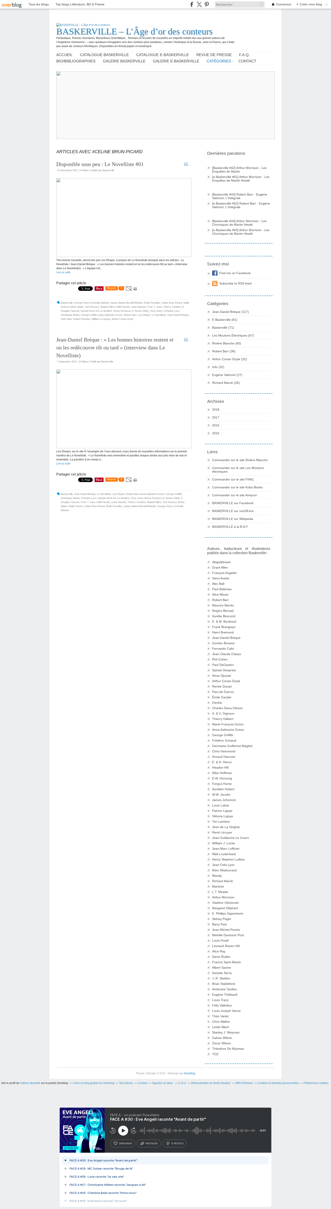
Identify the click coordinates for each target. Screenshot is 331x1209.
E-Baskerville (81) (224, 319)
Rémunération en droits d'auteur (211, 1083)
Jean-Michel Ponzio (226, 929)
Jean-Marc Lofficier (226, 848)
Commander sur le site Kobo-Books (237, 487)
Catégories (219, 61)
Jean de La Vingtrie (226, 827)
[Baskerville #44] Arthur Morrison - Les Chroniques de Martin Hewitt (239, 222)
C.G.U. (182, 1083)
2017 (215, 417)
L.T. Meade (220, 892)
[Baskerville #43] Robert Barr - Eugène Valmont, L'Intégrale (239, 196)
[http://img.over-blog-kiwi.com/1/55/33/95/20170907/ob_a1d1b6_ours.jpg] (123, 447)
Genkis (217, 702)
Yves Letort (156, 311)
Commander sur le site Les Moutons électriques (238, 469)
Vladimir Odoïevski (225, 902)
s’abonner (125, 1143)
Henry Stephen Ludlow (228, 859)
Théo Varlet (220, 1016)
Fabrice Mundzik (30, 1083)
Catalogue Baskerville (104, 55)
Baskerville (67, 302)
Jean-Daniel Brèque (178, 315)
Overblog (189, 1073)
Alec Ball (218, 583)
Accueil (64, 55)
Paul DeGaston (223, 665)
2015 (215, 433)
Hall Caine (66, 319)
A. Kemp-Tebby (140, 311)
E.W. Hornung (222, 778)
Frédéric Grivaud (224, 740)
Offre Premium (244, 1083)
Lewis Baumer (138, 306)
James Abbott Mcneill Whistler (126, 302)
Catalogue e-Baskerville (162, 55)
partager (152, 1143)
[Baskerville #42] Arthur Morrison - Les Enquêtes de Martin (239, 169)
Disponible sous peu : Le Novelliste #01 (100, 164)
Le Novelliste (159, 315)
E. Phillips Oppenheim (227, 913)
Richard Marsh (222, 881)
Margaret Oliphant (225, 908)
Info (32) (218, 367)
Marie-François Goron (228, 724)
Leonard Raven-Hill (226, 946)
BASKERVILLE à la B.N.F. (230, 526)
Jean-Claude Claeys (226, 654)
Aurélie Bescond (223, 616)
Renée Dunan (222, 686)
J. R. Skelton (221, 978)
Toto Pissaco (92, 306)
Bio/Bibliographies (75, 61)
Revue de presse (214, 55)
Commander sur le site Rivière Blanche (240, 460)
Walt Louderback (224, 854)
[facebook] (192, 4)
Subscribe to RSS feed (235, 283)
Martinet (218, 886)
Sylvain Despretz (224, 670)
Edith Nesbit (122, 306)
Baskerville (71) (223, 327)
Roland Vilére (107, 306)
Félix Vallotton (222, 1005)
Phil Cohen (220, 659)
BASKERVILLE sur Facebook (233, 503)
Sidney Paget (221, 919)
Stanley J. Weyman (226, 1032)
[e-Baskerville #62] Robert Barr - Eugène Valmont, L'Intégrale (241, 205)
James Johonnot (224, 800)
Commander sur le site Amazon (234, 495)
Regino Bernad (223, 610)
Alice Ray (218, 951)
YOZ (215, 1054)
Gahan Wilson (222, 1038)
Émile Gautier (221, 697)
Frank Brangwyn (224, 627)
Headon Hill (220, 767)
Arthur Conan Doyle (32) (229, 359)
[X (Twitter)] (199, 4)
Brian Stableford (223, 984)
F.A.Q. (244, 55)
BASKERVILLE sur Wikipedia (232, 519)
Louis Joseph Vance (226, 1011)
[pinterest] (206, 4)
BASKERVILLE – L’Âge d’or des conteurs (134, 31)
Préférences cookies (316, 1083)
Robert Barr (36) (224, 351)
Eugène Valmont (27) (227, 375)
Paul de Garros (223, 692)
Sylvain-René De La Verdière (96, 311)
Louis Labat (220, 805)
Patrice (222, 811)
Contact (247, 61)
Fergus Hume (222, 784)
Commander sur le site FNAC (233, 479)
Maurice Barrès (223, 605)
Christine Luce (171, 311)
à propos (177, 1143)
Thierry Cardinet (172, 306)
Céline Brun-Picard (171, 302)
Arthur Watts (77, 306)
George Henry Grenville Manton (91, 302)
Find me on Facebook (235, 273)
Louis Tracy (220, 1000)
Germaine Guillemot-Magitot (232, 746)
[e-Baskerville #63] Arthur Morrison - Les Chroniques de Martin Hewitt (241, 231)
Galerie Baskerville (124, 61)
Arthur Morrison (223, 897)
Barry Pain (219, 924)
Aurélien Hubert (223, 789)
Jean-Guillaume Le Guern (230, 838)
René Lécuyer (222, 832)
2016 (215, 425)
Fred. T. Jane (154, 306)
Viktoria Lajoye (222, 816)
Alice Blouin (220, 594)
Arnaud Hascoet (223, 756)
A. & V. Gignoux (223, 713)
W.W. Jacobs (221, 794)
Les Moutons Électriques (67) (233, 335)
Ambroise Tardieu (224, 989)
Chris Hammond (223, 751)
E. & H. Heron (222, 762)
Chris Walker (221, 1021)
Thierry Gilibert (222, 719)
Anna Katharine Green (110, 315)
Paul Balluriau (222, 589)
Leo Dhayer (144, 315)
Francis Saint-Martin (226, 962)
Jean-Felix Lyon (223, 865)
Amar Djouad (221, 675)
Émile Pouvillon (152, 302)
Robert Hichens (81, 319)
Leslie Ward (220, 1027)
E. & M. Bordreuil (224, 621)
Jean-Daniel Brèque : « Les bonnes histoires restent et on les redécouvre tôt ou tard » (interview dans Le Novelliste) (115, 347)
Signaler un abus (163, 1083)
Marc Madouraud (224, 870)
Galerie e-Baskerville (176, 61)
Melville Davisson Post (228, 935)
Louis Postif (220, 940)
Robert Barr (130, 315)
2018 (215, 409)
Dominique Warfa (70, 315)
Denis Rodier (221, 957)
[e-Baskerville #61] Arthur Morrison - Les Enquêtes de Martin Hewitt (241, 178)
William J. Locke (223, 843)
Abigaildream (221, 562)
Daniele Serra (222, 973)
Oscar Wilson (221, 1043)
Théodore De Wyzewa (228, 1048)
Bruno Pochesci (122, 311)
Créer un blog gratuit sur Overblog (93, 1083)
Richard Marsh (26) (226, 383)
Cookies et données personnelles (278, 1083)
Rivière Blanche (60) (226, 343)
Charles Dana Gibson (227, 708)
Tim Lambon (221, 821)
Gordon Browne (223, 643)
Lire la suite (63, 272)
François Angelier (224, 573)
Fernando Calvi (223, 648)
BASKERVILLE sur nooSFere (233, 511)
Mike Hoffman (222, 773)
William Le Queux (101, 319)
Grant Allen (220, 567)
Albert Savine (221, 967)
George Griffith (89, 315)
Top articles (126, 1083)
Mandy (217, 875)
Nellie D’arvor (75, 506)
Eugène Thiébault (224, 994)
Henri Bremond (223, 632)
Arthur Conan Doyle (122, 319)
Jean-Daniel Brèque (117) (230, 312)
